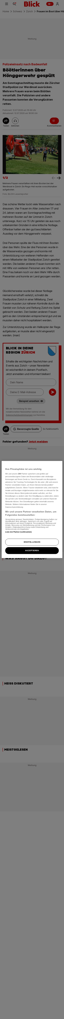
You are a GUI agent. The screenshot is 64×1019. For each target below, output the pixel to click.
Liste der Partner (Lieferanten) (18, 532)
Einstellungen (32, 542)
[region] (32, 509)
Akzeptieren (32, 550)
